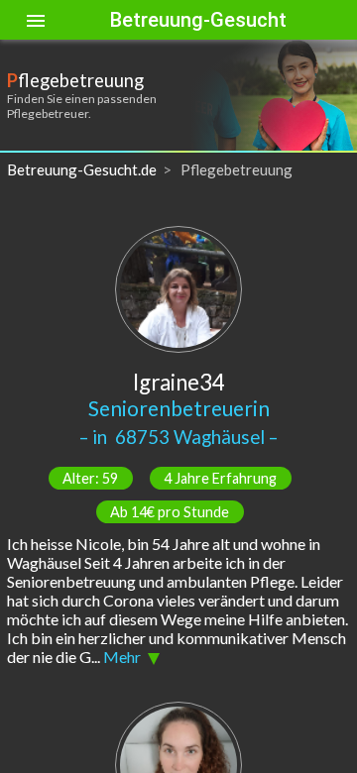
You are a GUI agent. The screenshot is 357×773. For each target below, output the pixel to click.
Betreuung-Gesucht (198, 20)
